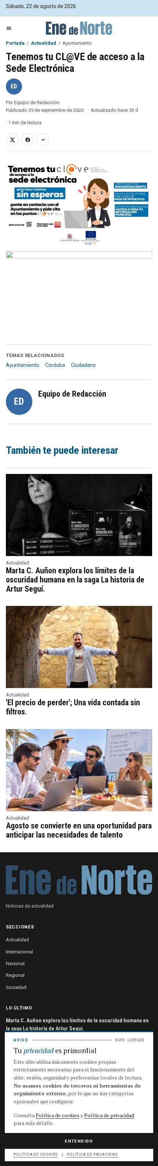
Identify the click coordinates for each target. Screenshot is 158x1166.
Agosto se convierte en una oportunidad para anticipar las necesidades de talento (79, 830)
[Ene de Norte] (79, 28)
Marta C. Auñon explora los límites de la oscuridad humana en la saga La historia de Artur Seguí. (75, 579)
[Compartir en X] (12, 139)
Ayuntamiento (22, 365)
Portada (15, 43)
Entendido (79, 1141)
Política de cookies (57, 1115)
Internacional (19, 951)
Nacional (15, 963)
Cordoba (55, 365)
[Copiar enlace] (43, 139)
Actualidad (43, 43)
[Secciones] (9, 28)
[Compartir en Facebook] (27, 139)
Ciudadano (83, 365)
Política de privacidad (109, 1115)
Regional (15, 975)
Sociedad (16, 987)
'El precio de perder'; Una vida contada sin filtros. (73, 707)
